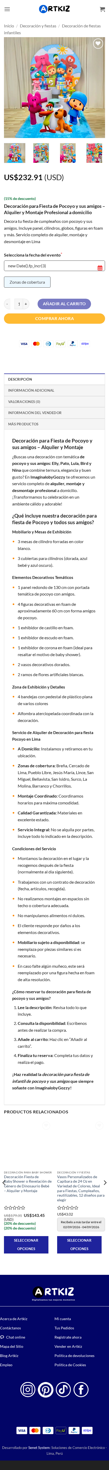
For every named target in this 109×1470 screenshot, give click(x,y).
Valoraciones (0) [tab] (24, 402)
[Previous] (12, 87)
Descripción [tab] (20, 379)
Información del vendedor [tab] (35, 413)
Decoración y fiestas (38, 25)
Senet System (39, 1447)
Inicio (9, 25)
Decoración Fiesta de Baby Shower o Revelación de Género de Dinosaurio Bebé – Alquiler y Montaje (28, 1184)
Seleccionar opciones (26, 1244)
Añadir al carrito (64, 303)
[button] (7, 9)
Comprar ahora (54, 318)
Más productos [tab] (23, 424)
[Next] (96, 87)
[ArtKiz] (54, 9)
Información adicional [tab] (31, 390)
